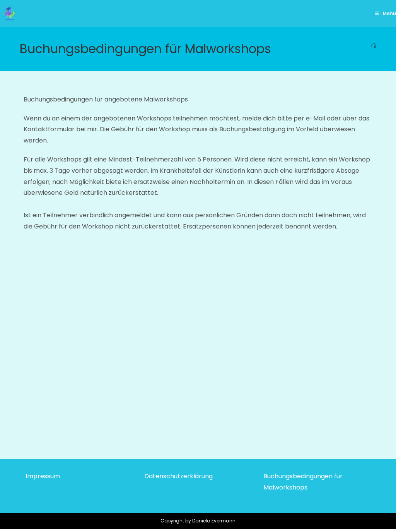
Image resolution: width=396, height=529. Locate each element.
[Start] (373, 46)
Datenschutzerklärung (178, 476)
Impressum (43, 476)
